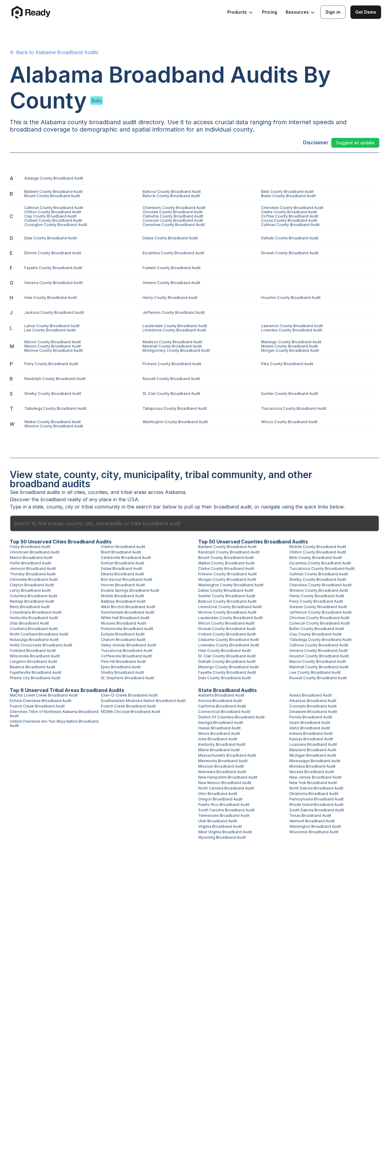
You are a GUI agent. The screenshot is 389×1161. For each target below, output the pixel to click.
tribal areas (133, 492)
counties (98, 492)
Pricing (269, 12)
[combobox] (194, 523)
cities (79, 492)
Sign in (332, 12)
